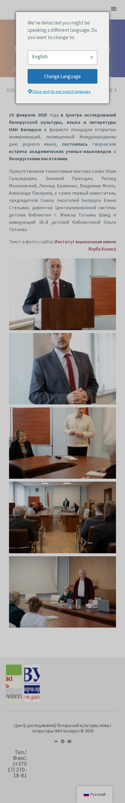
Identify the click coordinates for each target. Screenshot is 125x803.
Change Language (62, 76)
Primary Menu (113, 8)
